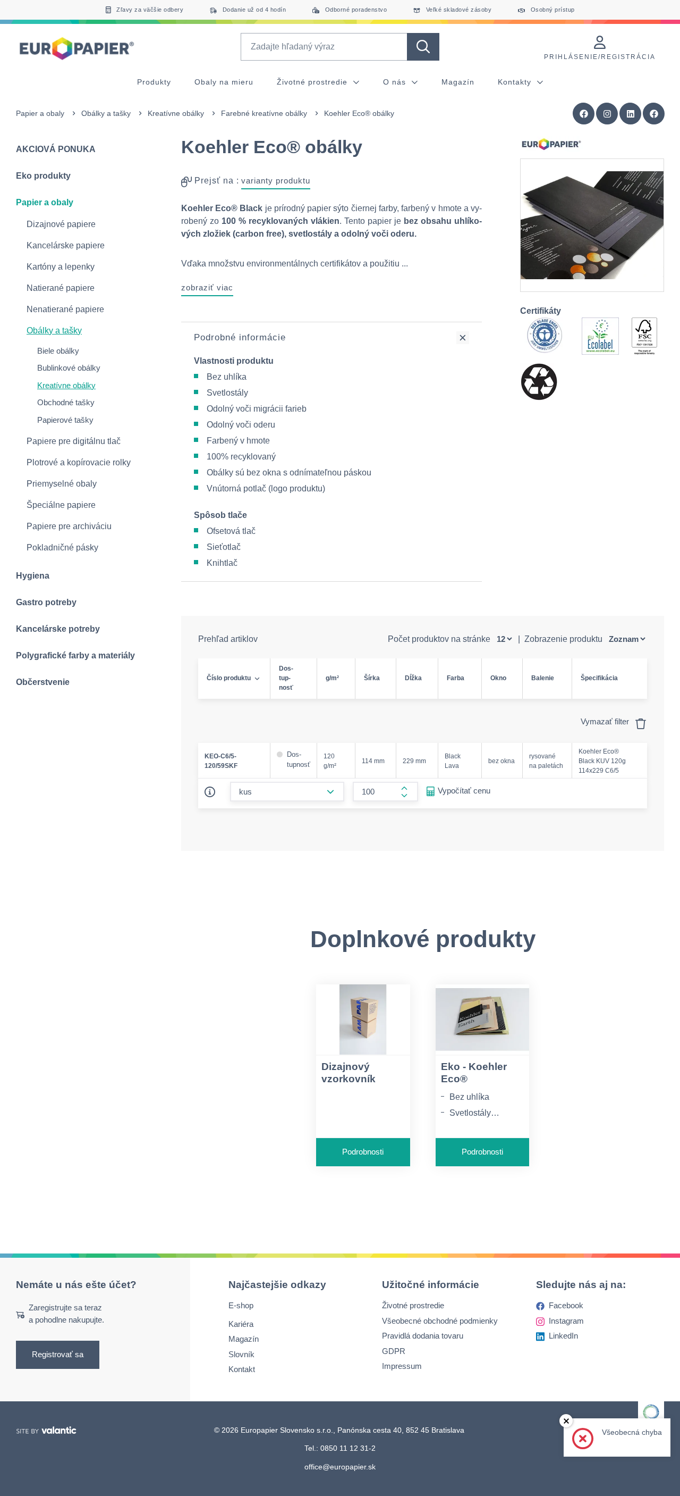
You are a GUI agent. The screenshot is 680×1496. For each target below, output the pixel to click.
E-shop (240, 1305)
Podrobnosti (363, 1151)
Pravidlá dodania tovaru (422, 1335)
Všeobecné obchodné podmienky (440, 1320)
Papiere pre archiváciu (69, 526)
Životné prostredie (313, 82)
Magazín (457, 82)
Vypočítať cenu (464, 790)
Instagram (566, 1320)
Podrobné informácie (240, 337)
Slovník (241, 1354)
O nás (396, 82)
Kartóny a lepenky (61, 266)
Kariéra (240, 1323)
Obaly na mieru (223, 82)
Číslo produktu (229, 678)
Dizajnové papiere (61, 224)
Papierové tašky (65, 419)
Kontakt (241, 1369)
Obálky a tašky (106, 113)
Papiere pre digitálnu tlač (74, 441)
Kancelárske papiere (66, 245)
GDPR (393, 1351)
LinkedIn (563, 1335)
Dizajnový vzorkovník (348, 1072)
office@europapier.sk (340, 1466)
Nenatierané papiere (65, 309)
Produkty (154, 82)
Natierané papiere (61, 287)
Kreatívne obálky (176, 113)
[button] (654, 113)
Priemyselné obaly (62, 483)
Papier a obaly (40, 113)
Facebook (566, 1305)
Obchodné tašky (66, 402)
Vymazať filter (606, 721)
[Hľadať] (423, 47)
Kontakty (516, 82)
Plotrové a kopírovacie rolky (79, 462)
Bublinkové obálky (68, 367)
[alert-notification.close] (566, 1420)
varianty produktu (275, 180)
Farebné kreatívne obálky (264, 113)
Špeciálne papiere (61, 504)
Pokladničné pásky (62, 547)
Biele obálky (58, 350)
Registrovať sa (57, 1354)
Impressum (402, 1365)
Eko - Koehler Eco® (474, 1072)
